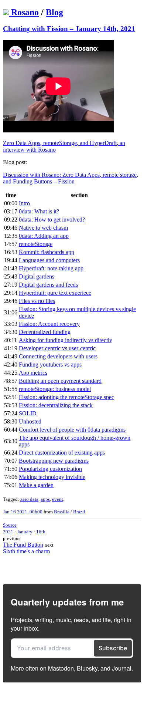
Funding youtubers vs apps (50, 364)
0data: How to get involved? (52, 219)
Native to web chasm (43, 228)
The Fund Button (23, 544)
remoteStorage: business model (55, 389)
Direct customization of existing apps (62, 452)
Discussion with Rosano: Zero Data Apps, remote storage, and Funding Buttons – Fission (70, 178)
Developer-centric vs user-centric (57, 348)
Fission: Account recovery (49, 324)
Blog (54, 12)
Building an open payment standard (60, 381)
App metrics (33, 373)
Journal (121, 668)
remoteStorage (35, 244)
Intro (24, 203)
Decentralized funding (45, 332)
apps (45, 499)
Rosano (25, 12)
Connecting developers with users (58, 356)
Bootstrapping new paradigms (54, 461)
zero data (29, 499)
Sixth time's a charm (26, 551)
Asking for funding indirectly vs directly (65, 340)
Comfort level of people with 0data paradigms (72, 429)
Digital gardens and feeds (48, 284)
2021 (8, 531)
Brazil (79, 511)
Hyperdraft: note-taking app (51, 268)
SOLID (28, 413)
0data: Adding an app (44, 236)
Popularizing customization (50, 469)
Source (10, 525)
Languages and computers (49, 260)
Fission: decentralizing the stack (56, 405)
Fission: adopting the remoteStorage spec (66, 397)
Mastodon (61, 668)
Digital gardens (36, 276)
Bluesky (87, 668)
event (57, 499)
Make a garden (36, 485)
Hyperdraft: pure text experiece (55, 293)
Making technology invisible (52, 477)
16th (40, 531)
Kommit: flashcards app (46, 252)
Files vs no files (37, 301)
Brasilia (61, 511)
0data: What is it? (39, 211)
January (24, 531)
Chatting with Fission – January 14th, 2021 (69, 29)
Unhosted (30, 421)
